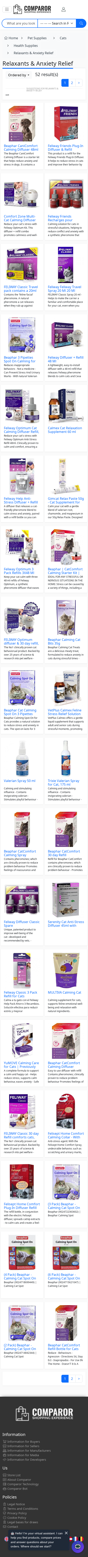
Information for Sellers (23, 1446)
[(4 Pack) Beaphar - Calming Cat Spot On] (22, 1253)
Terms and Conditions (22, 1508)
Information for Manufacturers (29, 1450)
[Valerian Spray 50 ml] (22, 759)
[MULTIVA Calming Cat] (66, 970)
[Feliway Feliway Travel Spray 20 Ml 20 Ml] (66, 265)
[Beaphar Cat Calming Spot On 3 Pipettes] (22, 688)
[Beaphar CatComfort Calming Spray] (22, 829)
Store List (13, 1475)
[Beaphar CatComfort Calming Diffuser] (66, 1041)
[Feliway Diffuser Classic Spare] (22, 900)
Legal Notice (16, 1504)
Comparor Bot (17, 1488)
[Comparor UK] (31, 9)
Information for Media (23, 1455)
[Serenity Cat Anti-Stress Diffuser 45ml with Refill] (66, 900)
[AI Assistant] (78, 1547)
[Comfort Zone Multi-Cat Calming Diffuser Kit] (22, 194)
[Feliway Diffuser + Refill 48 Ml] (66, 335)
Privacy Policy (17, 1513)
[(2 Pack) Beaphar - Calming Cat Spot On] (22, 1323)
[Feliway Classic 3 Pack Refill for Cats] (22, 970)
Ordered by (17, 75)
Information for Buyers (23, 1441)
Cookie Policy (16, 1517)
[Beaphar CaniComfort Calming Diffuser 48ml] (22, 124)
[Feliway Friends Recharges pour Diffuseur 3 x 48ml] (66, 194)
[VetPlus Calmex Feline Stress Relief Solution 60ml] (66, 688)
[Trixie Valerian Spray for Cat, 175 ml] (66, 759)
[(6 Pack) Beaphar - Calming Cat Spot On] (66, 1253)
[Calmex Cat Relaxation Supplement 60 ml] (66, 406)
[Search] (81, 23)
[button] (6, 9)
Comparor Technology (23, 1484)
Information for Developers (26, 1459)
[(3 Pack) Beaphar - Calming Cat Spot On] (66, 1182)
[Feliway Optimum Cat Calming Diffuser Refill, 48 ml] (22, 406)
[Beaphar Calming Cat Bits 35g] (66, 618)
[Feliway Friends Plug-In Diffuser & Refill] (66, 124)
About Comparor (19, 1479)
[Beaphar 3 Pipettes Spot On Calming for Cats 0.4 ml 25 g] (22, 335)
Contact (12, 1526)
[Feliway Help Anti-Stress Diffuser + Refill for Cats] (22, 476)
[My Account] (64, 9)
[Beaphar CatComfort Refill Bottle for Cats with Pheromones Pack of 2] (66, 1323)
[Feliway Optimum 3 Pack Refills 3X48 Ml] (22, 547)
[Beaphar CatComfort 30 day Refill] (66, 829)
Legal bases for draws (22, 1522)
